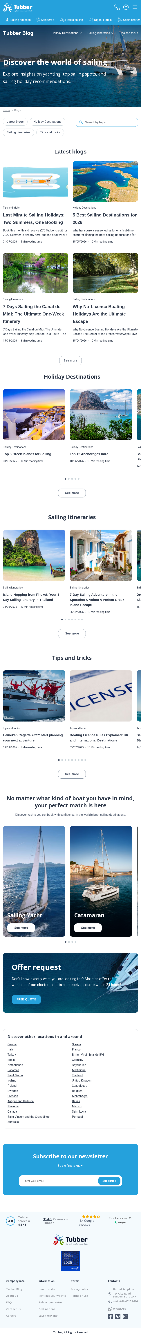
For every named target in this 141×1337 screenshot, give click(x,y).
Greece (76, 1044)
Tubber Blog (14, 1289)
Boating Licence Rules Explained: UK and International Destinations (99, 737)
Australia (13, 1122)
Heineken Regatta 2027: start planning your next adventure (33, 737)
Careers (11, 1315)
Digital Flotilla (103, 20)
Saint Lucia (79, 1111)
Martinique (79, 1070)
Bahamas (13, 1070)
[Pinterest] (117, 1317)
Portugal (77, 1116)
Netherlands (15, 1065)
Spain (11, 1060)
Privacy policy (79, 1289)
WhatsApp (119, 1308)
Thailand (77, 1075)
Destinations (47, 1309)
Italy (10, 1049)
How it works (47, 1289)
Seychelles (79, 1065)
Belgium (77, 1091)
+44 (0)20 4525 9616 (125, 1301)
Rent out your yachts (52, 1295)
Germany (77, 1060)
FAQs (9, 1302)
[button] (117, 7)
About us (12, 1295)
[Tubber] (18, 7)
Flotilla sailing (74, 20)
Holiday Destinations (65, 33)
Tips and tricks (128, 33)
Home (6, 110)
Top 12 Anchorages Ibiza (89, 454)
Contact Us (13, 1309)
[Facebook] (110, 1317)
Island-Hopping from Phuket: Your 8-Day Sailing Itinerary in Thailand (31, 597)
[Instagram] (125, 1317)
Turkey (12, 1054)
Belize (76, 1101)
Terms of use (79, 1295)
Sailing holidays (20, 20)
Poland (12, 1085)
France (76, 1049)
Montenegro (80, 1096)
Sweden (13, 1091)
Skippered (47, 20)
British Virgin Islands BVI (88, 1054)
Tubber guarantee (50, 1302)
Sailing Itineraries (99, 33)
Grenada (13, 1096)
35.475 (47, 1219)
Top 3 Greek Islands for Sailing (27, 454)
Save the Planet (49, 1315)
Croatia (12, 1044)
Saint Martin (15, 1075)
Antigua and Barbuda (21, 1101)
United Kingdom (82, 1080)
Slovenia (13, 1106)
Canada (12, 1111)
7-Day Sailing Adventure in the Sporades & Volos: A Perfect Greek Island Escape (97, 600)
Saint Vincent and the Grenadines (29, 1116)
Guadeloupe (79, 1085)
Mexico (77, 1106)
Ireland (12, 1080)
